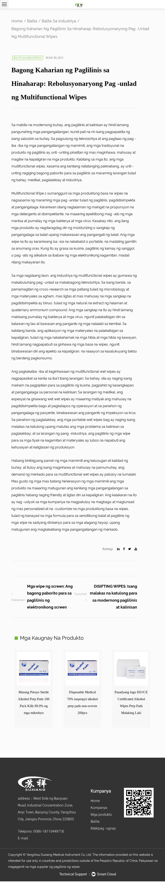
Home (17, 21)
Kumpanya (99, 808)
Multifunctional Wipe (28, 193)
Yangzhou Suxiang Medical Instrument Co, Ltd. (59, 854)
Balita (32, 21)
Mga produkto (101, 815)
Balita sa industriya (59, 21)
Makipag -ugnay (103, 828)
